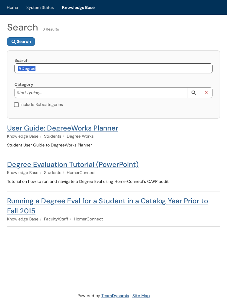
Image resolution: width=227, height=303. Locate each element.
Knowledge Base (78, 7)
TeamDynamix (115, 295)
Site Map (141, 295)
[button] (193, 93)
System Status (40, 7)
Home (12, 7)
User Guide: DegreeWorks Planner (62, 128)
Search (21, 60)
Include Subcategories (41, 104)
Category (23, 84)
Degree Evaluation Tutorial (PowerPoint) (73, 164)
